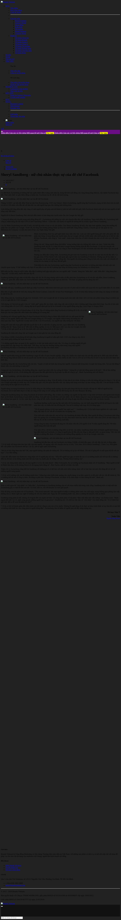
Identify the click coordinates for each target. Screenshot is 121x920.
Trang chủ (9, 167)
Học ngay (50, 133)
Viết (2, 129)
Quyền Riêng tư (12, 868)
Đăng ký (9, 125)
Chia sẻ (8, 160)
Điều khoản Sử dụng (13, 865)
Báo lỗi (8, 163)
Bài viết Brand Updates (7, 156)
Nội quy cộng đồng (13, 870)
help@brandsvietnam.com (15, 885)
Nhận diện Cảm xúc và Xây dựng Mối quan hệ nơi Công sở (27, 133)
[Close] (2, 131)
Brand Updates (11, 169)
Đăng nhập (10, 123)
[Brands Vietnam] (8, 2)
